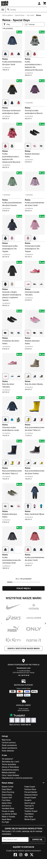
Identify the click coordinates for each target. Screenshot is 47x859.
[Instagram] (21, 855)
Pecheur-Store (30, 789)
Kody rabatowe (8, 750)
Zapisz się (37, 839)
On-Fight (5, 822)
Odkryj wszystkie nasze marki (23, 648)
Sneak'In (27, 800)
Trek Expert (29, 808)
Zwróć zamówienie (23, 710)
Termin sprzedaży (9, 764)
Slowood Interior (31, 794)
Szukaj (13, 9)
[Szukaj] (8, 9)
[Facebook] (15, 855)
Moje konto (6, 739)
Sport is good (29, 803)
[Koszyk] (45, 3)
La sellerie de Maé (9, 813)
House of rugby (8, 811)
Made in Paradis (8, 816)
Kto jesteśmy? (7, 758)
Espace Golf (7, 797)
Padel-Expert (29, 786)
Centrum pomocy (9, 742)
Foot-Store (6, 800)
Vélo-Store (28, 816)
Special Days (19, 15)
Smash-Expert (30, 797)
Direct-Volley (7, 794)
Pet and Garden (30, 792)
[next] (45, 623)
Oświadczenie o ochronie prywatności (17, 778)
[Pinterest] (26, 855)
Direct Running (8, 792)
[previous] (1, 623)
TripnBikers (29, 813)
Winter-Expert (29, 819)
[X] (32, 855)
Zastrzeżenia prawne (10, 769)
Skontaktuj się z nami (23, 668)
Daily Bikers (7, 789)
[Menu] (2, 9)
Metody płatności (9, 772)
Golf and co (6, 805)
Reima (5, 59)
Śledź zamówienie (9, 745)
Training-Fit (29, 805)
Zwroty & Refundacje (10, 767)
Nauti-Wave (6, 819)
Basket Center (7, 786)
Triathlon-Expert (30, 811)
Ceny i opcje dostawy (10, 775)
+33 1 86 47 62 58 (23, 675)
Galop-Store (7, 803)
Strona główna (7, 15)
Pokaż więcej (24, 588)
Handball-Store (8, 808)
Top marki (30, 15)
